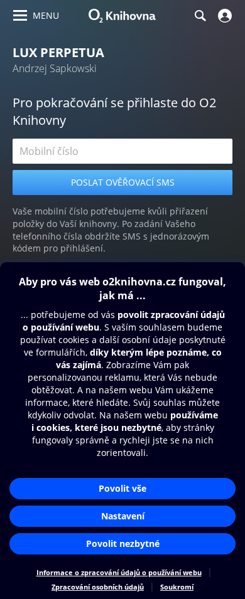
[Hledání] (199, 15)
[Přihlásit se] (223, 15)
